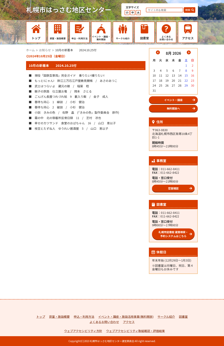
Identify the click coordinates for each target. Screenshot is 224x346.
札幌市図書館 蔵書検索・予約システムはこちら (173, 234)
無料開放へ (173, 108)
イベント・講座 (173, 100)
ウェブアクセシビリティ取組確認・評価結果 (135, 331)
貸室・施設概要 (59, 316)
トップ (40, 316)
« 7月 (158, 52)
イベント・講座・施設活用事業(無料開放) (125, 316)
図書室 (183, 316)
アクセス (129, 322)
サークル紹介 (166, 316)
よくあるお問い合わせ (104, 322)
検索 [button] (187, 10)
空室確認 (173, 188)
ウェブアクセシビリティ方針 (83, 331)
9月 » (189, 52)
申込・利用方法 (84, 316)
